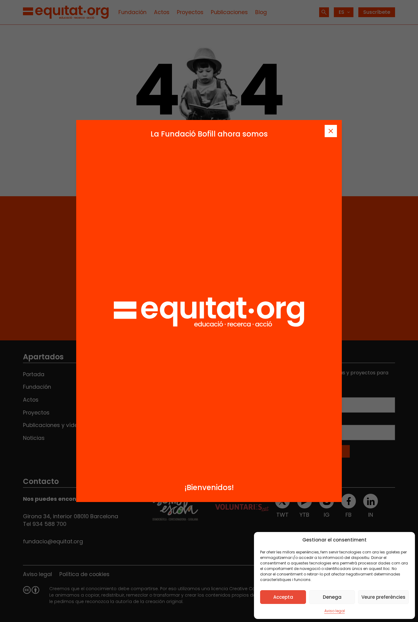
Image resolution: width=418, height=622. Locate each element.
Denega (332, 597)
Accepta (283, 597)
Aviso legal (334, 610)
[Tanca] (331, 131)
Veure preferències (383, 597)
